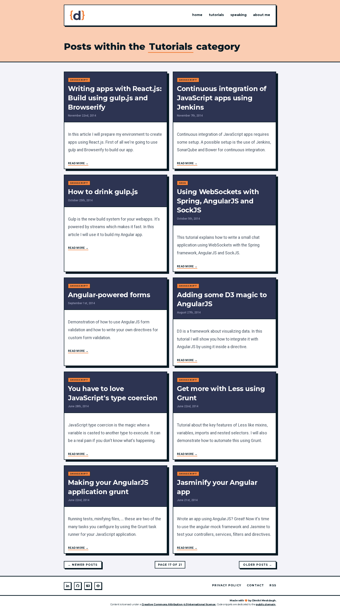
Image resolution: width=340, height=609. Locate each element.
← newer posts (83, 564)
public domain (266, 604)
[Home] (77, 15)
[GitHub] (77, 586)
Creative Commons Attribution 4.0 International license (179, 604)
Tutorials (216, 15)
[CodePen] (98, 586)
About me (261, 15)
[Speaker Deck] (88, 586)
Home (197, 15)
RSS (272, 585)
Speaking (238, 15)
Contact (255, 585)
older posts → (257, 564)
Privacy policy (226, 585)
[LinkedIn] (67, 586)
